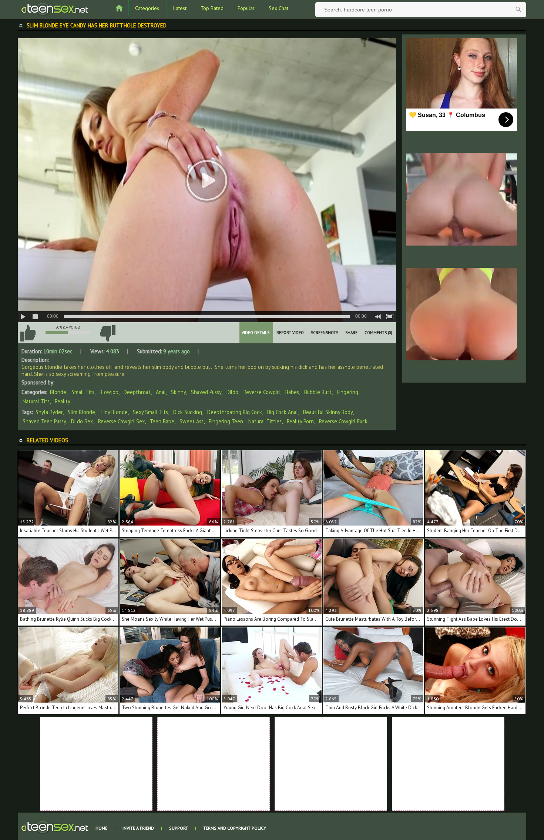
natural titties (265, 421)
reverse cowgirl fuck (343, 421)
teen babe (162, 421)
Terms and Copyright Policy (234, 828)
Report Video (290, 332)
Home (101, 828)
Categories (147, 8)
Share (351, 332)
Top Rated (212, 8)
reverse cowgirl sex (121, 421)
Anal (161, 392)
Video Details (255, 332)
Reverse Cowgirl (262, 392)
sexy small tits (150, 412)
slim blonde (81, 412)
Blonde (58, 392)
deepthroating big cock (234, 412)
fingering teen (226, 421)
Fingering (347, 392)
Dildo (232, 392)
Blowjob (109, 392)
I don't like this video (108, 333)
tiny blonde (114, 412)
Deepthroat (137, 392)
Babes (292, 392)
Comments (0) (378, 332)
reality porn (300, 421)
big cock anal (282, 412)
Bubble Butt (318, 392)
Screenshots (324, 332)
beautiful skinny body (328, 412)
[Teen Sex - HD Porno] (55, 8)
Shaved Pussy (206, 392)
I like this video (28, 333)
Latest (180, 8)
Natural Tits (36, 401)
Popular (246, 8)
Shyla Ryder (49, 412)
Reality (62, 401)
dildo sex (82, 421)
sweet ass (191, 421)
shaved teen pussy (44, 421)
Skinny (178, 392)
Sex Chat (278, 8)
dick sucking (187, 412)
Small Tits (82, 392)
